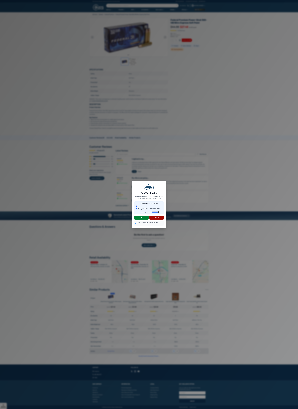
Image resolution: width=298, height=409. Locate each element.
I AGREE (141, 217)
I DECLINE (156, 217)
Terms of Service (155, 212)
